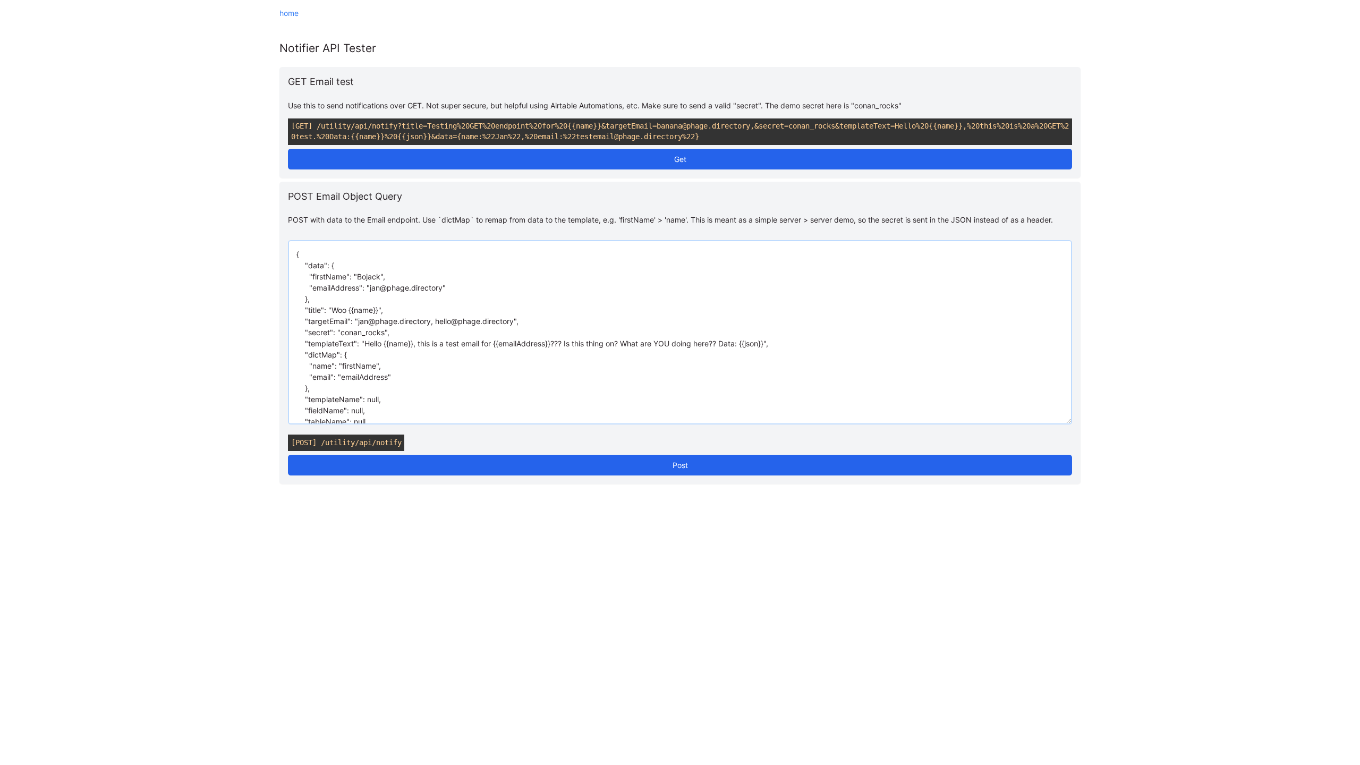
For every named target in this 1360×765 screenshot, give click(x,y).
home (289, 13)
